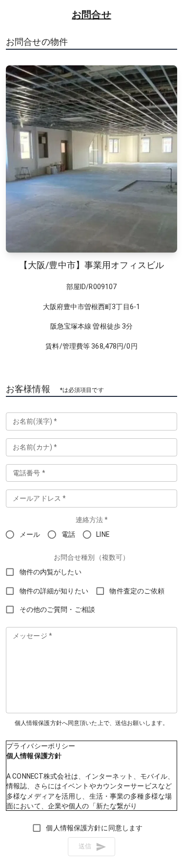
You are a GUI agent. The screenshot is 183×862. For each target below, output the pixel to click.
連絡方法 (92, 520)
